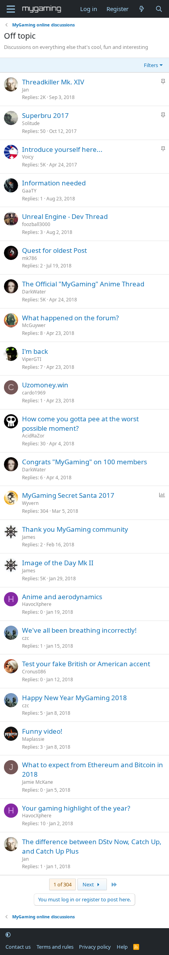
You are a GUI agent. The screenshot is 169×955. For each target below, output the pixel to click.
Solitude (31, 123)
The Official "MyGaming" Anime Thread (83, 283)
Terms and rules (55, 946)
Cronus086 (34, 671)
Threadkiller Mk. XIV (53, 81)
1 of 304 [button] (62, 884)
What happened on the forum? (70, 317)
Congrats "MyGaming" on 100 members (84, 461)
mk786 (29, 258)
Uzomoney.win (45, 384)
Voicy (27, 156)
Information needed (54, 182)
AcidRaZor (33, 435)
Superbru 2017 (45, 115)
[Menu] (11, 9)
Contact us (18, 946)
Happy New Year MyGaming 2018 (74, 697)
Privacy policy (95, 946)
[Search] (159, 9)
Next (89, 884)
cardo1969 (34, 392)
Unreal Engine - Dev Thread (65, 216)
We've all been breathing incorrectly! (79, 630)
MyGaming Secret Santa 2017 (68, 495)
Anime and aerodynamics (62, 596)
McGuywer (34, 325)
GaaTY (29, 190)
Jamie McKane (37, 782)
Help (122, 946)
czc (25, 638)
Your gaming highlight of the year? (76, 808)
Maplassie (33, 739)
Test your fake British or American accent (86, 663)
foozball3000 (36, 224)
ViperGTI (31, 359)
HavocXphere (36, 604)
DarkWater (34, 291)
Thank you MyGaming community (75, 529)
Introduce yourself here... (62, 149)
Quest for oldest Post (54, 250)
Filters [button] (151, 65)
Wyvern (30, 503)
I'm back (35, 351)
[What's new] (141, 9)
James (28, 537)
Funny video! (42, 731)
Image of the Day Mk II (58, 562)
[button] (8, 935)
